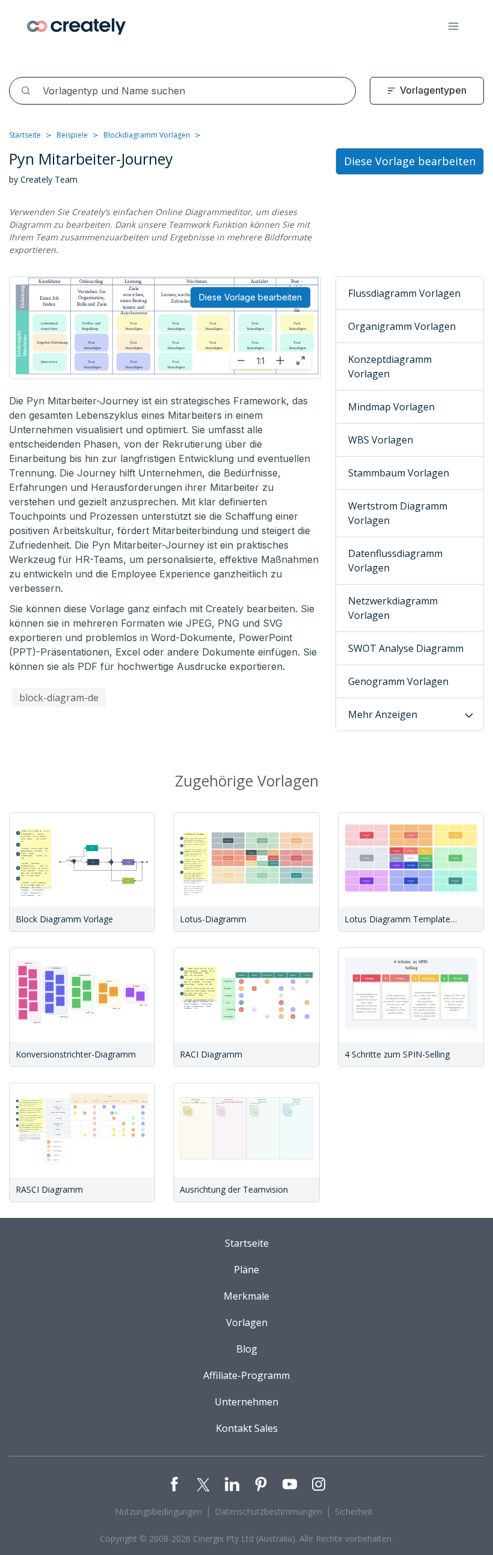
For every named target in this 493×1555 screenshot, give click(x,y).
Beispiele (72, 135)
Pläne (246, 1269)
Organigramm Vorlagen (402, 326)
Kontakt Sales (247, 1428)
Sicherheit (354, 1511)
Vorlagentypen (433, 90)
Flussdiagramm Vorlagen (404, 293)
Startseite (25, 135)
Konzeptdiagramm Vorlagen (390, 366)
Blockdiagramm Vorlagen (146, 135)
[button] (453, 26)
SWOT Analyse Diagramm (406, 648)
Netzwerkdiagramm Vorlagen (393, 608)
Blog (246, 1349)
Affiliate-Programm (246, 1375)
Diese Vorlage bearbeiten (250, 297)
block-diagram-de (59, 697)
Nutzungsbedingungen (158, 1511)
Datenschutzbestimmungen (268, 1511)
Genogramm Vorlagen (398, 681)
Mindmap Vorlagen (391, 406)
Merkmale (246, 1296)
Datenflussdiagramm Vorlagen (395, 560)
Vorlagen (247, 1322)
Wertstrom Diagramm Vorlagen (397, 513)
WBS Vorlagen (380, 439)
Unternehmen (246, 1401)
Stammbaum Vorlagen (398, 472)
